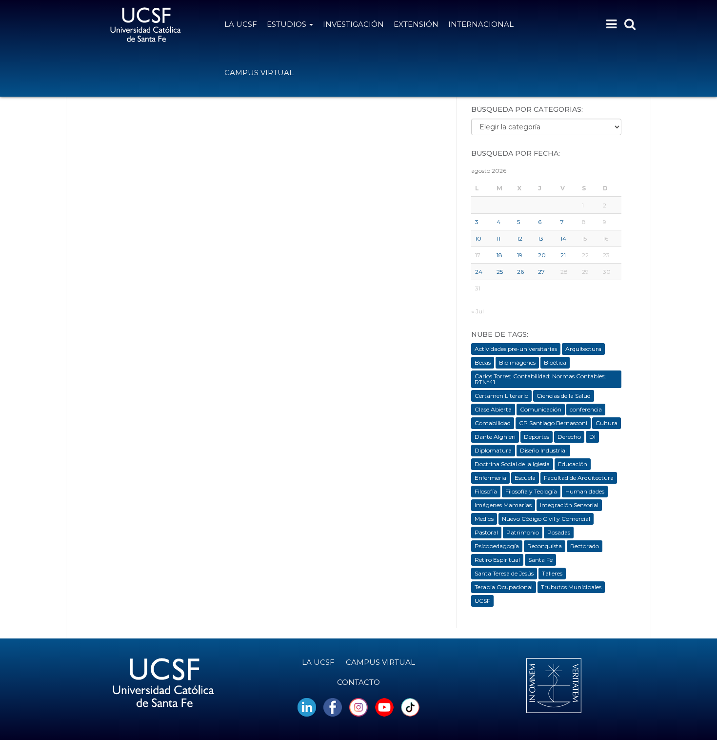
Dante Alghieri (495, 436)
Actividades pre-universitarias (516, 348)
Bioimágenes (517, 362)
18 (499, 255)
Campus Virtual (259, 72)
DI (592, 436)
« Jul (477, 311)
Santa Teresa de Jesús (504, 573)
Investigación (353, 24)
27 (541, 271)
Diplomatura (493, 450)
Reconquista (544, 546)
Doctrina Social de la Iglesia (512, 464)
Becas (483, 362)
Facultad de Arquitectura (579, 477)
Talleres (552, 573)
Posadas (558, 532)
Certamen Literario (501, 395)
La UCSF (240, 24)
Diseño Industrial (543, 450)
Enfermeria (490, 477)
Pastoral (486, 532)
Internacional (481, 24)
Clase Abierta (493, 409)
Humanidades (584, 491)
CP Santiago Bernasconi (553, 423)
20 (542, 255)
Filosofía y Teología (531, 491)
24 (478, 271)
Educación (572, 464)
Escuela (525, 477)
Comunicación (540, 409)
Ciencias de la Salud (564, 395)
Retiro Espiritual (497, 559)
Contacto (358, 682)
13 (540, 238)
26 (520, 271)
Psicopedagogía (497, 546)
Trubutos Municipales (571, 587)
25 (500, 271)
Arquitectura (583, 348)
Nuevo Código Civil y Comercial (546, 518)
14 (563, 238)
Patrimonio (522, 532)
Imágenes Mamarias (503, 505)
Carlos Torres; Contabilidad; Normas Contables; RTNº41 (540, 379)
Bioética (555, 362)
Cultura (606, 423)
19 (519, 255)
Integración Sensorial (569, 505)
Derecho (569, 436)
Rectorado (584, 546)
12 (519, 238)
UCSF (482, 600)
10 (478, 238)
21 (563, 255)
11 (498, 238)
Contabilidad (493, 423)
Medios (484, 518)
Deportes (536, 436)
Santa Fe (540, 559)
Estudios (287, 24)
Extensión (416, 24)
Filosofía (486, 491)
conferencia (586, 409)
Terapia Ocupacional (504, 587)
